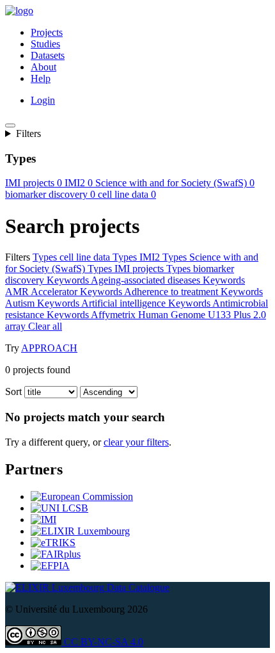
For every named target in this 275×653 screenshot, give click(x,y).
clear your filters (136, 442)
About (43, 66)
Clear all (143, 326)
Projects (47, 32)
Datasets (48, 55)
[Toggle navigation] (10, 125)
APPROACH (49, 348)
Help (41, 78)
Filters (28, 133)
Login (43, 100)
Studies (45, 43)
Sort (13, 391)
